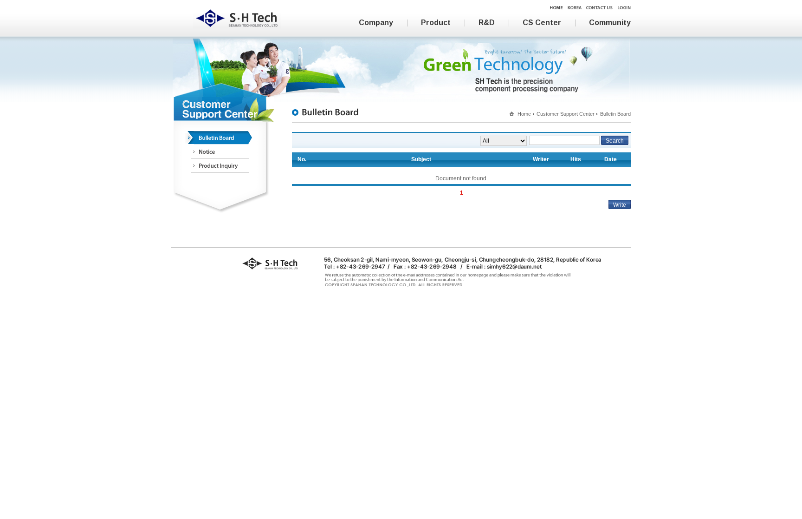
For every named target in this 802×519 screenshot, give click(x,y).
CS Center (542, 22)
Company (376, 22)
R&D (487, 22)
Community (610, 22)
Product (436, 22)
